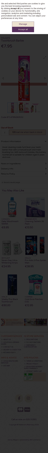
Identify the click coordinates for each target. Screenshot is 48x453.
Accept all (23, 29)
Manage (23, 24)
